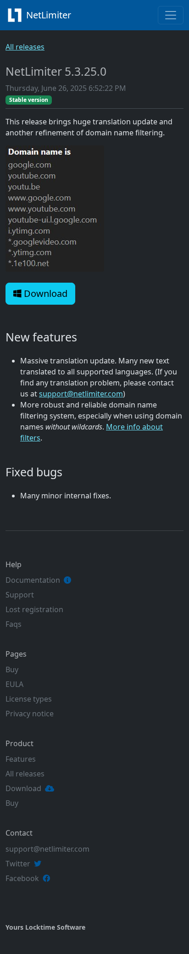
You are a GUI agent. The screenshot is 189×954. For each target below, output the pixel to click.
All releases (25, 47)
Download (44, 293)
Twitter (18, 864)
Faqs (14, 624)
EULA (14, 684)
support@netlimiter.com (81, 394)
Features (21, 759)
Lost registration (34, 609)
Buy (12, 669)
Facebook (22, 878)
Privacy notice (30, 714)
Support (20, 595)
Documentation (33, 580)
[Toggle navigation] (170, 15)
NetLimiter (50, 15)
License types (29, 699)
